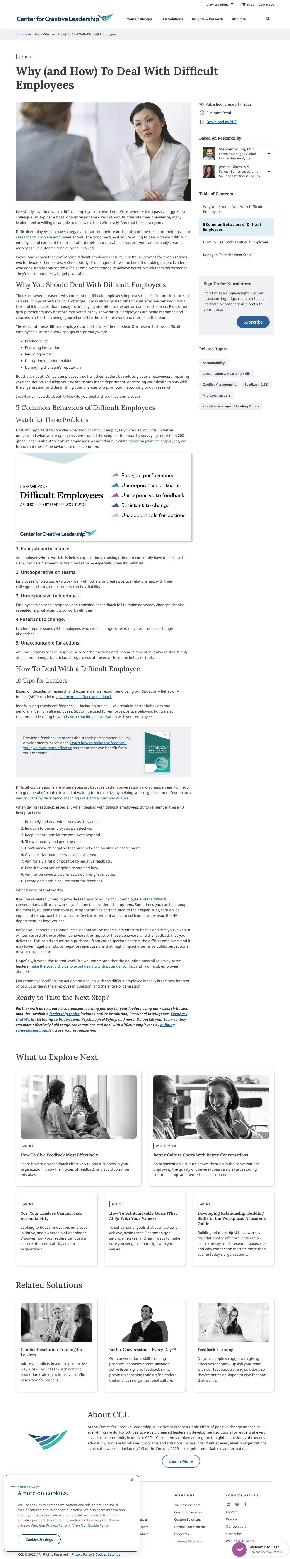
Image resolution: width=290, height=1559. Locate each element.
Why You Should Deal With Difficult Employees (232, 209)
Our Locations (236, 1526)
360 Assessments (187, 1505)
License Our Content (189, 1527)
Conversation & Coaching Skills (227, 373)
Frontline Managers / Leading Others (231, 406)
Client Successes (135, 1519)
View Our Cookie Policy (90, 1525)
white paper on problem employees (148, 441)
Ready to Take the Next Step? (227, 254)
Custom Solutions (187, 1519)
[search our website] (267, 19)
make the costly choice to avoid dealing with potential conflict (82, 966)
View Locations (217, 4)
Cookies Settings (39, 1539)
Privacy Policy (82, 1554)
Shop (250, 4)
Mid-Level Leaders (216, 395)
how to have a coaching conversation (85, 716)
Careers (128, 1512)
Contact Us (266, 4)
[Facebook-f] (245, 1504)
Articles (33, 34)
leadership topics (64, 1013)
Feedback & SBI (256, 384)
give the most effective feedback (84, 696)
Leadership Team (136, 1527)
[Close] (132, 1480)
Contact (231, 1512)
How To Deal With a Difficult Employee (235, 242)
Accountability (214, 362)
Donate (231, 1519)
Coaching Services (188, 1512)
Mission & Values (135, 1534)
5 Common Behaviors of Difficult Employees (232, 227)
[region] (72, 1513)
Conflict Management (219, 384)
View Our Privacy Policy (49, 1525)
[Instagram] (236, 1504)
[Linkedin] (228, 1504)
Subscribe (253, 322)
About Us (129, 1505)
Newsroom (131, 1541)
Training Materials (188, 1541)
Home (19, 34)
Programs (181, 1534)
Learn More (181, 1461)
